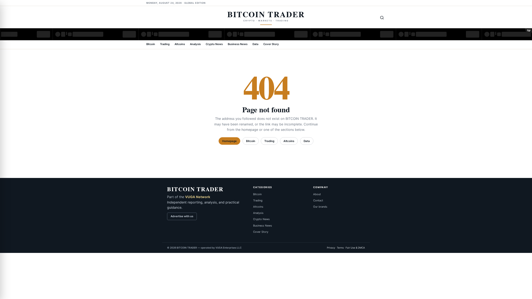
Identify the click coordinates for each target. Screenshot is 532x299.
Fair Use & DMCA (355, 247)
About (317, 194)
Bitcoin (150, 44)
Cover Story (271, 44)
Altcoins (180, 44)
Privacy (331, 247)
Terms (340, 247)
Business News (238, 44)
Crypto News (214, 44)
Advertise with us (182, 216)
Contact (318, 200)
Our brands (320, 206)
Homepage (229, 141)
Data (255, 44)
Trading (165, 44)
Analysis (195, 44)
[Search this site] (382, 17)
